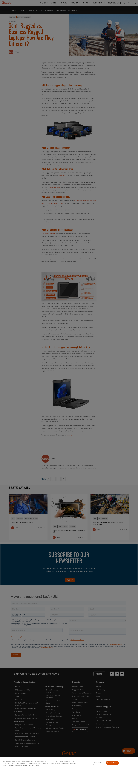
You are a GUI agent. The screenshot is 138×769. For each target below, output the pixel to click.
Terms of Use (26, 765)
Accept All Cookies (112, 763)
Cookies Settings (98, 763)
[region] (69, 763)
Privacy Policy (11, 765)
